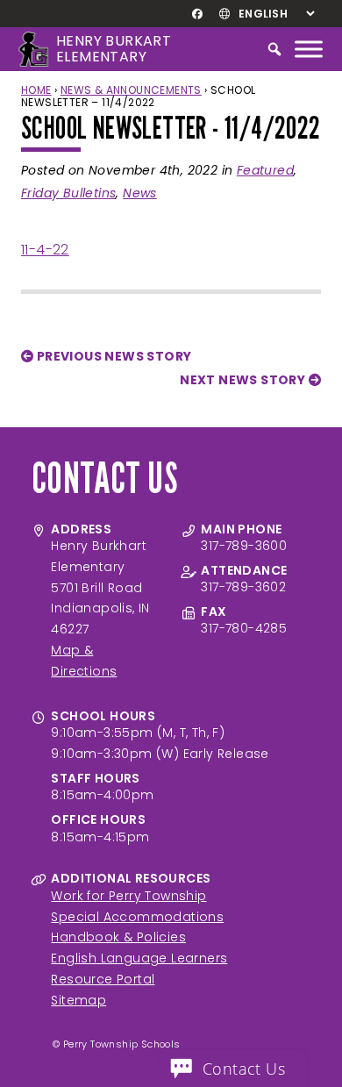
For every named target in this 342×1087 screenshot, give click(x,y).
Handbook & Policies (118, 937)
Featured (265, 170)
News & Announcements (131, 89)
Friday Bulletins (68, 193)
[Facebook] (197, 14)
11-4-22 (45, 250)
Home (36, 89)
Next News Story (244, 380)
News (140, 193)
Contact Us (244, 1068)
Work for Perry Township (128, 896)
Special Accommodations (137, 917)
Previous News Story (112, 356)
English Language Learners (139, 958)
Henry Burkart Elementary (113, 49)
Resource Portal (102, 979)
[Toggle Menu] (309, 48)
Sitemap (78, 1000)
